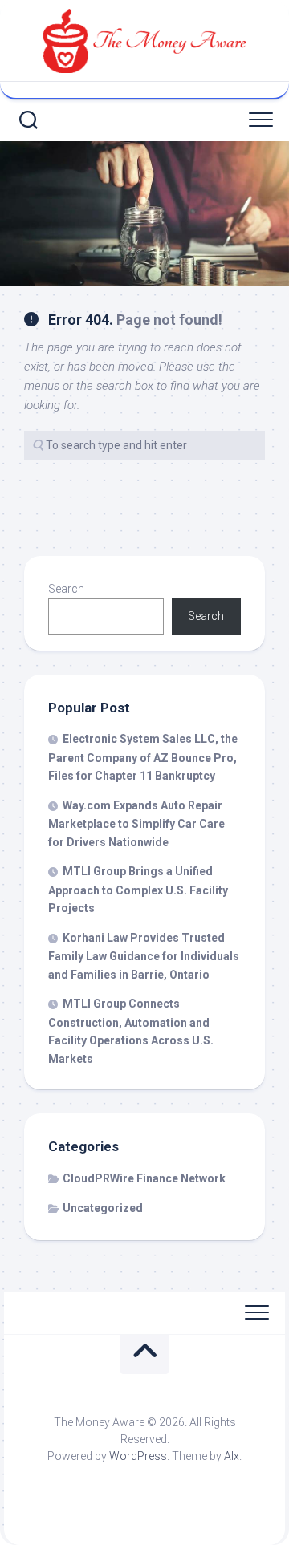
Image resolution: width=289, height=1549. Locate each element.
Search (66, 588)
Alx (231, 1456)
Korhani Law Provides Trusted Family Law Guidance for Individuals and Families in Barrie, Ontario (143, 956)
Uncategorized (103, 1208)
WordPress (138, 1456)
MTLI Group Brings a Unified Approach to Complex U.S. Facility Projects (138, 889)
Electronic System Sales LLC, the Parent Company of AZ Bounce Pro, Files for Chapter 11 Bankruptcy (143, 757)
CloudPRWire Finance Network (144, 1178)
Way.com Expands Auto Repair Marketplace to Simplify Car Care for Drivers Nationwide (136, 824)
